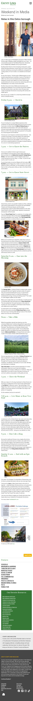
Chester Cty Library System (8, 603)
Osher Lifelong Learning (8, 619)
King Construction (6, 614)
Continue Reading (5, 679)
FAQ (2, 690)
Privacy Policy (19, 688)
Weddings (4, 578)
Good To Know (6, 572)
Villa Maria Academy (7, 625)
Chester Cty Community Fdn (8, 600)
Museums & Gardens (8, 566)
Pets (3, 585)
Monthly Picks (6, 570)
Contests (18, 685)
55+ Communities (7, 576)
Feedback (3, 685)
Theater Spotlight (8, 568)
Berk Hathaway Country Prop (9, 598)
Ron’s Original (5, 621)
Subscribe (3, 683)
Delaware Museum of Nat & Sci (9, 607)
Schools (4, 564)
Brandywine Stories (8, 583)
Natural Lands (5, 618)
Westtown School (6, 628)
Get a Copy (19, 683)
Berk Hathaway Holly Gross (8, 596)
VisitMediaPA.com (13, 499)
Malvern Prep (5, 616)
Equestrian (5, 574)
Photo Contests (7, 581)
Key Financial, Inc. (6, 612)
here (13, 543)
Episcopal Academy (7, 609)
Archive (3, 687)
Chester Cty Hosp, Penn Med (9, 602)
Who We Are (19, 687)
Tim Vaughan (5, 623)
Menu (30, 4)
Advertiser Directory (6, 688)
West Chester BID (6, 627)
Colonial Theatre (6, 605)
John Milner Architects (7, 610)
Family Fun (5, 587)
